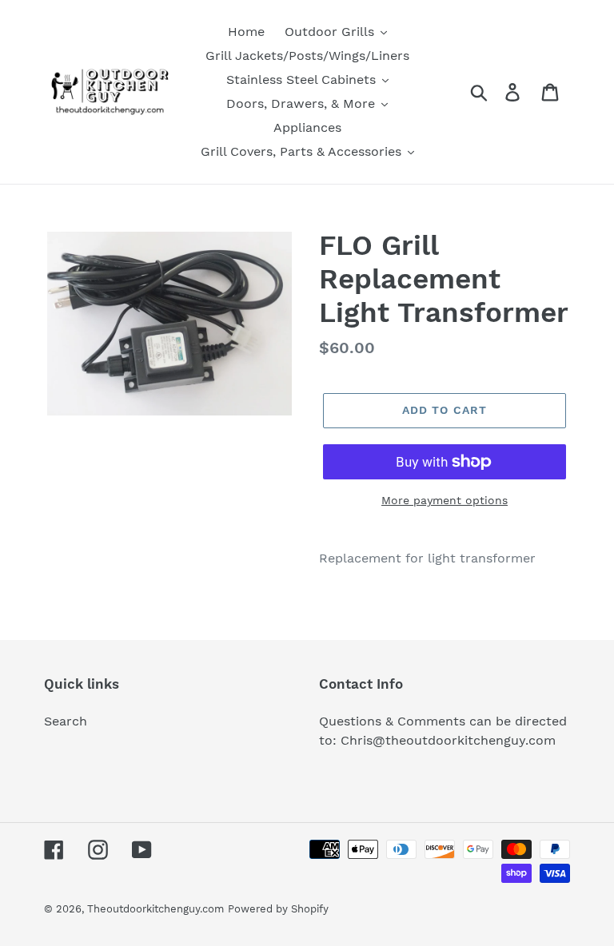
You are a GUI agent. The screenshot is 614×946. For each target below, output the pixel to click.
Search (65, 721)
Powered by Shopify (278, 909)
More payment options (444, 500)
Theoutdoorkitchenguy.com (155, 909)
